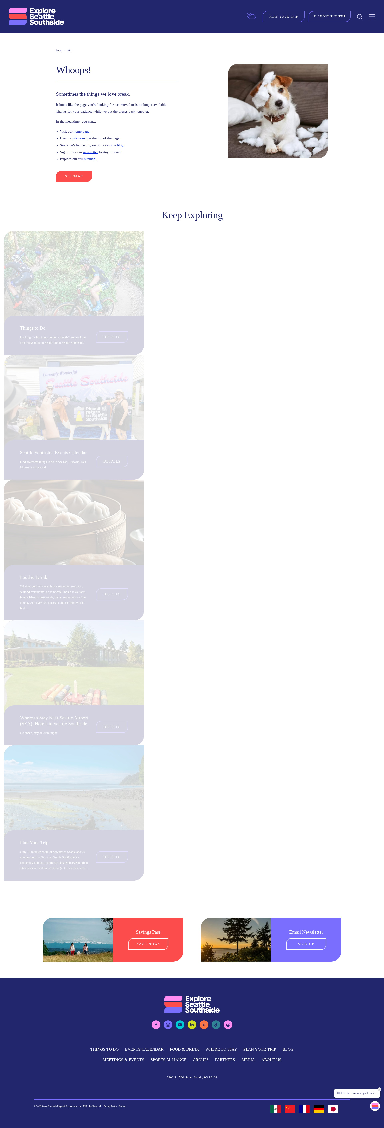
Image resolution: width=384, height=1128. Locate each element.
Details (112, 337)
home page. (82, 131)
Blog (288, 1049)
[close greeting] (379, 1089)
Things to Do (32, 328)
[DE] (319, 1109)
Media (248, 1059)
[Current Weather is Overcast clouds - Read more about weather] (251, 16)
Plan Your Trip (34, 842)
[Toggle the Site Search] (359, 16)
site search (80, 138)
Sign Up (306, 944)
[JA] (333, 1109)
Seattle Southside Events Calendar (53, 452)
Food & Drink (33, 577)
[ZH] (290, 1109)
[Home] (37, 16)
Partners (225, 1059)
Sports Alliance (168, 1059)
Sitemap (74, 176)
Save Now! (148, 944)
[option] (275, 1109)
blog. (120, 145)
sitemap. (90, 159)
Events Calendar (144, 1049)
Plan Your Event (330, 16)
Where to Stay (221, 1049)
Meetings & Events (123, 1059)
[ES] (275, 1109)
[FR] (304, 1109)
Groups (201, 1059)
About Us (271, 1059)
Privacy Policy (110, 1106)
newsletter (90, 152)
